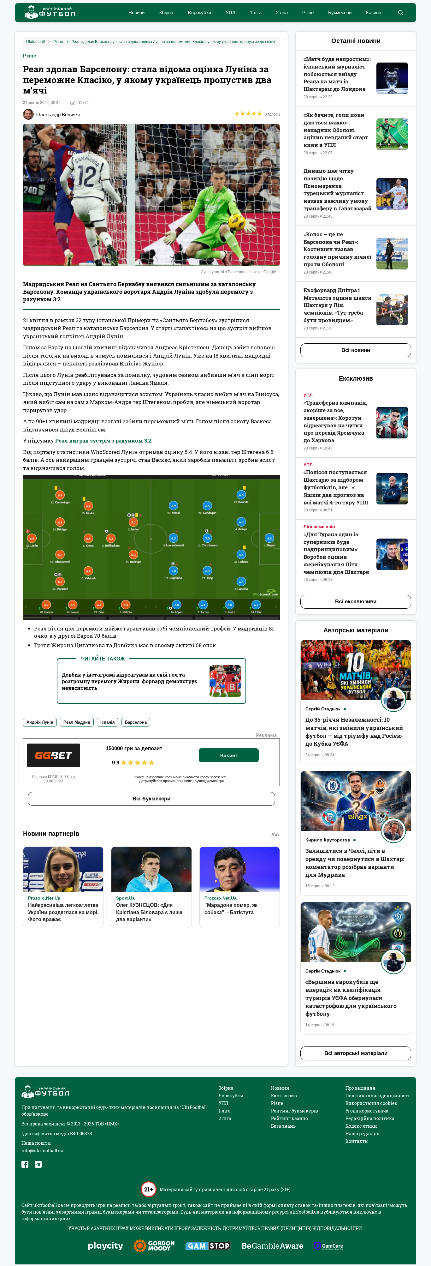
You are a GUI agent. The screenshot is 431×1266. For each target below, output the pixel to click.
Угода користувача (366, 1111)
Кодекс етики (361, 1126)
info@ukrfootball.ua (42, 1151)
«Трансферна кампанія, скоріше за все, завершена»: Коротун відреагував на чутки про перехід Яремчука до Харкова (335, 421)
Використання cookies (371, 1103)
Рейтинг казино (289, 1118)
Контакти (356, 1141)
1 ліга (256, 12)
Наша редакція (362, 1133)
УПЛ (230, 12)
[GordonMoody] (154, 1246)
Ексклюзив (284, 1096)
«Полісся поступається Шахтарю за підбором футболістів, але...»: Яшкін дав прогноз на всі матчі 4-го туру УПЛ (336, 487)
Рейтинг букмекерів (294, 1111)
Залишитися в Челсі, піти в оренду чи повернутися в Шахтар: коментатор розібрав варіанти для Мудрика (354, 862)
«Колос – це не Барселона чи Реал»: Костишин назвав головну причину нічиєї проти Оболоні (337, 249)
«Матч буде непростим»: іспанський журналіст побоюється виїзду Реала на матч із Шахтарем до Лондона (337, 74)
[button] (400, 13)
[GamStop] (208, 1246)
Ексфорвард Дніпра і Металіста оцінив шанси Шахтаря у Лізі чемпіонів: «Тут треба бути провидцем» (338, 305)
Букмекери (339, 12)
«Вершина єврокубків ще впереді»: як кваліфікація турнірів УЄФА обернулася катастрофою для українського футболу (351, 997)
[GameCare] (328, 1246)
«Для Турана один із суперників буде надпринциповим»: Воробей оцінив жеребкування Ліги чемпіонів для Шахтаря (336, 553)
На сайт (228, 755)
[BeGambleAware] (273, 1246)
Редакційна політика (369, 1118)
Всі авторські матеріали (355, 1053)
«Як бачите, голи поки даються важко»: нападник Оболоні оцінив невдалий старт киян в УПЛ (336, 129)
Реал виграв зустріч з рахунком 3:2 (103, 440)
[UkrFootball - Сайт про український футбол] (46, 13)
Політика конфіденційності (377, 1096)
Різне (308, 12)
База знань (283, 1126)
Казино (373, 12)
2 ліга (282, 12)
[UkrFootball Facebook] (24, 1164)
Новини (136, 12)
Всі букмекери (151, 799)
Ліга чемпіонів (319, 526)
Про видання (360, 1088)
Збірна (166, 12)
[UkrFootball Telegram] (38, 1164)
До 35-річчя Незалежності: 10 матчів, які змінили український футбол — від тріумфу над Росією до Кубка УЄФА (354, 731)
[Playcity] (105, 1246)
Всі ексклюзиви (355, 602)
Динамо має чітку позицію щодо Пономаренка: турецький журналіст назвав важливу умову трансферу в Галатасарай (338, 189)
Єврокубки (199, 12)
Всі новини (355, 350)
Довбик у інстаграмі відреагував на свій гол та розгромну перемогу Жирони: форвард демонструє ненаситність (129, 681)
